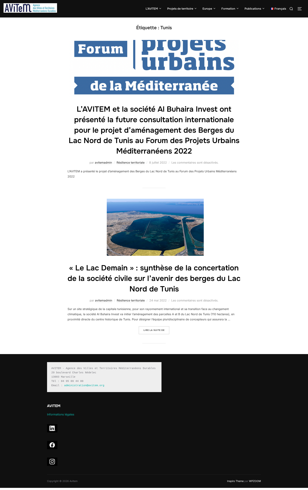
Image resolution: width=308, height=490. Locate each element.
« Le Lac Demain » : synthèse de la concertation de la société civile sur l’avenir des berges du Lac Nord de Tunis (154, 278)
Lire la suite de (156, 330)
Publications (253, 9)
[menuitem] (278, 8)
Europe (207, 9)
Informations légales (60, 414)
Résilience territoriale (131, 162)
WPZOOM (255, 481)
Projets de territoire (180, 9)
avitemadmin (103, 162)
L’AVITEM (152, 9)
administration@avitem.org (84, 385)
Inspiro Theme (235, 481)
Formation (228, 9)
